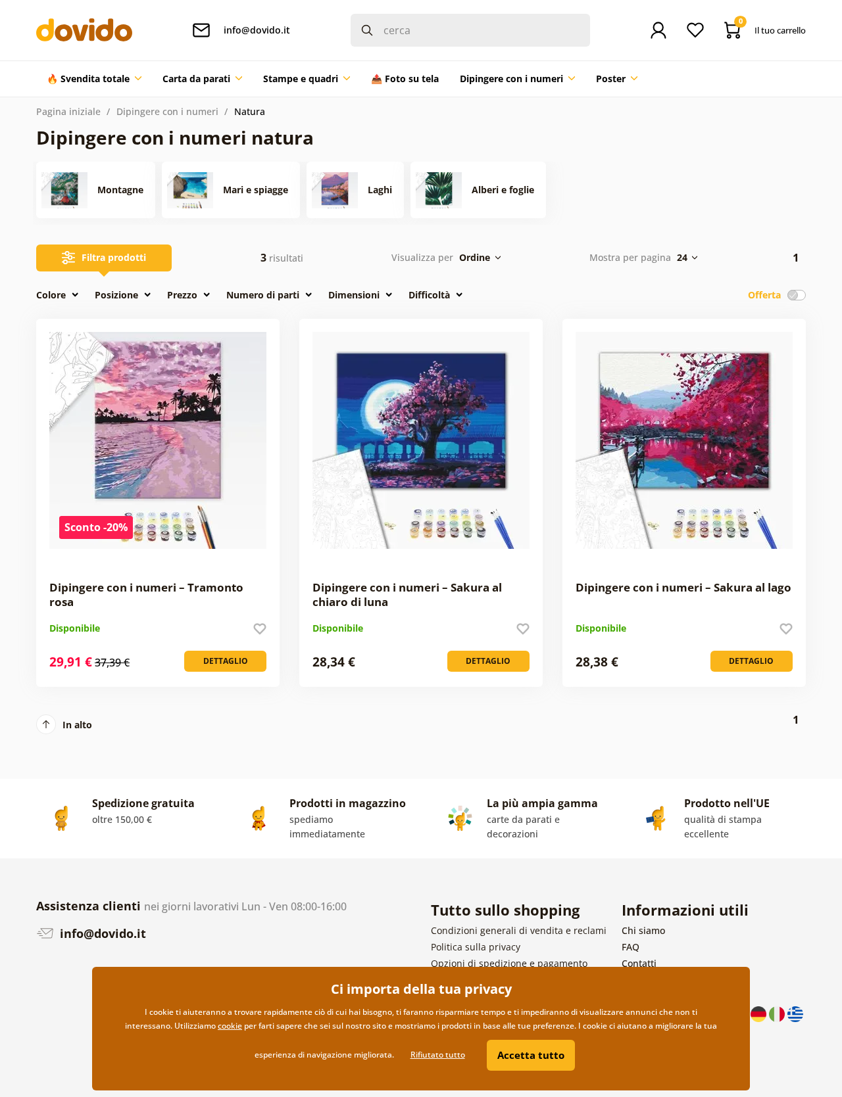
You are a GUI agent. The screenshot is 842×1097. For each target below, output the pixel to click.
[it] (778, 1013)
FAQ (630, 947)
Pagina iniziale (68, 111)
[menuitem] (94, 79)
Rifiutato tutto (437, 1054)
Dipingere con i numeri (167, 111)
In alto (77, 724)
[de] (760, 1013)
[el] (795, 1013)
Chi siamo (643, 930)
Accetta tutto (530, 1055)
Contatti (639, 963)
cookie (230, 1025)
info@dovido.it (101, 933)
